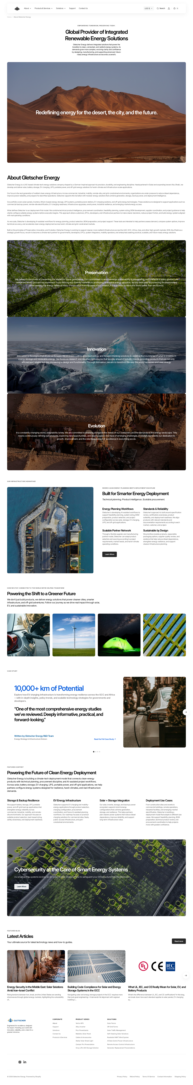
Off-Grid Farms (112, 1027)
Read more (179, 941)
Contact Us (57, 1034)
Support (56, 1027)
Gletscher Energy (19, 1077)
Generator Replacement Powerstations (121, 1048)
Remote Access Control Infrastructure (121, 1044)
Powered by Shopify (33, 1077)
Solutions (56, 1030)
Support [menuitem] (72, 8)
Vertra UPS (79, 1023)
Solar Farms (111, 1023)
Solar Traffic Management (116, 1030)
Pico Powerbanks (82, 1030)
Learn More (109, 554)
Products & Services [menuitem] (42, 8)
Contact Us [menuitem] (83, 8)
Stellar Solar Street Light (84, 1041)
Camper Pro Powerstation (85, 1044)
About (55, 1023)
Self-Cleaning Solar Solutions (117, 1034)
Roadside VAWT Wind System (118, 1037)
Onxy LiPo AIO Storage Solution (87, 1048)
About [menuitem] (26, 8)
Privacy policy (122, 1077)
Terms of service (148, 1077)
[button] (161, 8)
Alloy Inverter (80, 1027)
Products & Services (60, 1037)
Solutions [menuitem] (59, 8)
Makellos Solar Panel (83, 1034)
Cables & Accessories (83, 1037)
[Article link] (36, 975)
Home (9, 17)
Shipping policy (180, 1077)
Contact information (164, 1077)
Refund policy (135, 1077)
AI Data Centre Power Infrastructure (120, 1041)
